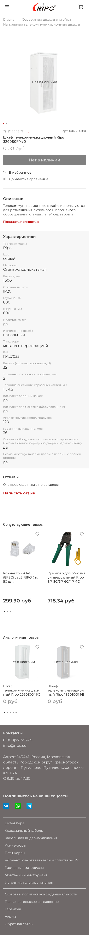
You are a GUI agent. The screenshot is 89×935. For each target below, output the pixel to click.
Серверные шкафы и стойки (46, 19)
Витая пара (14, 823)
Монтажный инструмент (26, 875)
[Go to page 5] (16, 712)
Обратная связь (18, 924)
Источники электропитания (29, 882)
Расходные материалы (24, 868)
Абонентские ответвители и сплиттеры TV (41, 860)
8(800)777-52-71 (17, 740)
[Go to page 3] (10, 611)
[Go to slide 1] (3, 123)
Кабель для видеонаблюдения (31, 838)
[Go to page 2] (7, 611)
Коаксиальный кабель (24, 831)
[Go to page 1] (4, 611)
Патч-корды (15, 853)
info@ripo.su (14, 745)
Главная (10, 19)
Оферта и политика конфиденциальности (41, 894)
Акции (10, 917)
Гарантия (13, 909)
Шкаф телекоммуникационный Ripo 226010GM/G (21, 690)
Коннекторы (15, 845)
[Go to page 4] (13, 712)
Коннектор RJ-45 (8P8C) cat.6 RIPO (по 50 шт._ (20, 577)
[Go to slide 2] (6, 123)
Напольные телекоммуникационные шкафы (41, 24)
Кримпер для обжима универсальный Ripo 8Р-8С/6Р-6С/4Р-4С (66, 577)
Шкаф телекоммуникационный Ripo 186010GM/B (66, 690)
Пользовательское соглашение (32, 902)
